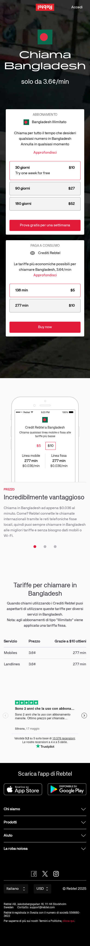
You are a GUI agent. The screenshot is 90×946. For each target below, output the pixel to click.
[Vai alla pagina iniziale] (45, 7)
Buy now (45, 327)
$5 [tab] (38, 446)
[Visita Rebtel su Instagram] (56, 874)
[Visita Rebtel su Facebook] (34, 874)
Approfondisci (45, 153)
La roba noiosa (16, 849)
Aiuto (8, 835)
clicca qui (68, 921)
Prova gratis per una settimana (45, 225)
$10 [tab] (51, 446)
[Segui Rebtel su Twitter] (45, 874)
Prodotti (10, 822)
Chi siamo (12, 809)
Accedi (77, 7)
